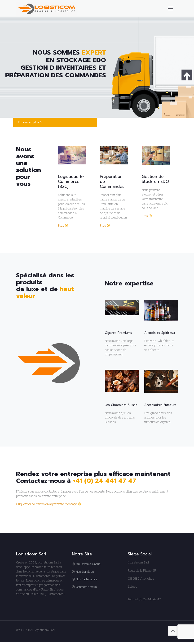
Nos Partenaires (86, 579)
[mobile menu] (170, 8)
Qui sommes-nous (88, 564)
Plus (61, 225)
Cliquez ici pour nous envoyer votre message (46, 504)
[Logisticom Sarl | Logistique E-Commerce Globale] (46, 8)
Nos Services (85, 571)
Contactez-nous (86, 587)
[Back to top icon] (173, 631)
